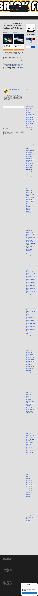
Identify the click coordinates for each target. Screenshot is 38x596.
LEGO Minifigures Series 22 (30, 308)
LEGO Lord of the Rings (30, 224)
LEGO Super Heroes (29, 433)
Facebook (21, 67)
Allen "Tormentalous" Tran (15, 32)
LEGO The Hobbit (29, 442)
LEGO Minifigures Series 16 (30, 291)
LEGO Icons (28, 192)
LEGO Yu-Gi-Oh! (29, 472)
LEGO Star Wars (29, 409)
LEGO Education (29, 156)
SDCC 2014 (28, 482)
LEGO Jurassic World (29, 203)
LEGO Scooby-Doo (29, 390)
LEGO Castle (28, 127)
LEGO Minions (28, 346)
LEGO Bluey (28, 108)
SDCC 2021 (28, 496)
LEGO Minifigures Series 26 (30, 320)
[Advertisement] (13, 79)
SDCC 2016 (28, 486)
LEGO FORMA (28, 163)
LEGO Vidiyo (28, 460)
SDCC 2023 (28, 500)
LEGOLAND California (30, 474)
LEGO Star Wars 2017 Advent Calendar (29, 426)
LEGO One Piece (29, 376)
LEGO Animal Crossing (30, 96)
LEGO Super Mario (29, 435)
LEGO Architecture (29, 100)
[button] (36, 584)
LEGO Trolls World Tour (30, 456)
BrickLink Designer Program (30, 88)
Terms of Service (17, 559)
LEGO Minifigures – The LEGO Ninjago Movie (30, 265)
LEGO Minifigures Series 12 (30, 279)
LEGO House (28, 190)
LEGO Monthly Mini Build (30, 361)
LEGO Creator (28, 133)
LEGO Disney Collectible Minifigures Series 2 (30, 144)
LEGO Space (28, 399)
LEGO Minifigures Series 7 (30, 332)
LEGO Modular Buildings (30, 354)
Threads (12, 68)
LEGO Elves (28, 158)
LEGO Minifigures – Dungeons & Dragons (29, 241)
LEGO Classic (28, 131)
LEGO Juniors (28, 199)
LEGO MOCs (28, 352)
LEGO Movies (28, 364)
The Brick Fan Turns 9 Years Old (19, 132)
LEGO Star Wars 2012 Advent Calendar (29, 415)
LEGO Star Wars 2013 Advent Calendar (29, 418)
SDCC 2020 (28, 494)
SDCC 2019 (28, 492)
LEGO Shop (11, 64)
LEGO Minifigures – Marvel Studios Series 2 (30, 250)
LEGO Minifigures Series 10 (30, 273)
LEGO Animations (29, 98)
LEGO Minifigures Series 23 (30, 311)
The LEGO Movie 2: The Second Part (30, 515)
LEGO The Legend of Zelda (30, 444)
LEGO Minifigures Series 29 (30, 329)
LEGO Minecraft (29, 232)
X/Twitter (4, 68)
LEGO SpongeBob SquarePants (29, 405)
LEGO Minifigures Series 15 (30, 288)
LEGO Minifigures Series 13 (30, 282)
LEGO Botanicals (29, 117)
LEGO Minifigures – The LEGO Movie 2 (30, 262)
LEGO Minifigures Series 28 (30, 326)
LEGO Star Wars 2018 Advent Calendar (29, 429)
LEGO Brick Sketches (29, 119)
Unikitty (27, 520)
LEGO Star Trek (28, 407)
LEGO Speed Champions (30, 401)
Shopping (27, 507)
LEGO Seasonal (28, 392)
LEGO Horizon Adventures (30, 187)
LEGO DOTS (28, 148)
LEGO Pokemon (29, 386)
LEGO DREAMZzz (29, 150)
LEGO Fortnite (28, 167)
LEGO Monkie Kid (29, 357)
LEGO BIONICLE (29, 106)
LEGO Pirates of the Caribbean (29, 384)
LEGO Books (28, 110)
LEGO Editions (28, 154)
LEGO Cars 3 (28, 125)
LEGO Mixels (28, 350)
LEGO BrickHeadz (29, 121)
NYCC (27, 476)
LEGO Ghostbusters (29, 179)
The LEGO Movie (29, 512)
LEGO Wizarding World (30, 467)
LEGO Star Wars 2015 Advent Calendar (29, 423)
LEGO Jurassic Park (29, 201)
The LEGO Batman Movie (30, 509)
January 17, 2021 (6, 32)
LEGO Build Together (29, 123)
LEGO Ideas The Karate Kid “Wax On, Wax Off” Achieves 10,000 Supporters (8, 133)
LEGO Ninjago (28, 372)
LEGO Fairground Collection (29, 161)
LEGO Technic (28, 437)
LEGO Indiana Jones (29, 197)
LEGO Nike (28, 370)
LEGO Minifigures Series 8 (30, 335)
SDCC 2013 (28, 480)
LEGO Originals (28, 378)
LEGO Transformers (29, 454)
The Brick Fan (19, 6)
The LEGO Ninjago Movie (30, 517)
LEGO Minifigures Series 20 (30, 302)
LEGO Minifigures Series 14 (30, 285)
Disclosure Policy (20, 560)
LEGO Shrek (28, 394)
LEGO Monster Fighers (30, 359)
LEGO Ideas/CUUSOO (30, 194)
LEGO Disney (28, 138)
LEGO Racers (28, 388)
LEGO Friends (28, 169)
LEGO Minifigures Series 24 (30, 314)
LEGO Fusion (28, 171)
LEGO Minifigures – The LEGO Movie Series (30, 344)
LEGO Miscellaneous (29, 348)
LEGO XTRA (28, 470)
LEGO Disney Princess (30, 146)
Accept (29, 593)
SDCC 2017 (28, 488)
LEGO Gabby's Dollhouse (30, 173)
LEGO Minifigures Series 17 (30, 294)
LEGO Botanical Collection (30, 114)
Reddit (15, 68)
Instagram (8, 68)
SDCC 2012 (28, 478)
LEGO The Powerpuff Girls (30, 447)
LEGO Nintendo (29, 374)
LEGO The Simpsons (29, 450)
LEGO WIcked (28, 465)
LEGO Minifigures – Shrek (30, 252)
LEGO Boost (28, 112)
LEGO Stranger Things (29, 431)
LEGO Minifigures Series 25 (30, 317)
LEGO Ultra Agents (29, 458)
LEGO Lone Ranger (29, 222)
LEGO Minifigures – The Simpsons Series (30, 271)
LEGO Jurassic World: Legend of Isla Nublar (29, 215)
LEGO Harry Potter (29, 181)
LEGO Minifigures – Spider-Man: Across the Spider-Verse (30, 256)
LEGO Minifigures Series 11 (30, 276)
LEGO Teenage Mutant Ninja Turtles (30, 440)
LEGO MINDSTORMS (29, 230)
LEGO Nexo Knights (29, 366)
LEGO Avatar (28, 104)
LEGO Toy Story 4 (29, 452)
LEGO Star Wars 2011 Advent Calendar (29, 412)
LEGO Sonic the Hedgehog (30, 396)
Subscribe (31, 30)
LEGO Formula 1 (29, 165)
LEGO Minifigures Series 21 (30, 305)
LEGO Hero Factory (29, 183)
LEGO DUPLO (28, 152)
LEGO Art (28, 102)
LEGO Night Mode (29, 368)
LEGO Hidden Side (29, 185)
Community (6, 128)
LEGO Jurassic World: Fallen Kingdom (29, 212)
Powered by (28, 34)
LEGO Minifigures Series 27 (30, 323)
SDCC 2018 (28, 490)
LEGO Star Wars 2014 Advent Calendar (29, 420)
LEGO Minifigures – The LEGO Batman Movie (30, 259)
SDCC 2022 (28, 498)
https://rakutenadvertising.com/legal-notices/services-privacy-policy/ (9, 586)
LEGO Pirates (28, 381)
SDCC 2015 (28, 484)
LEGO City (28, 129)
